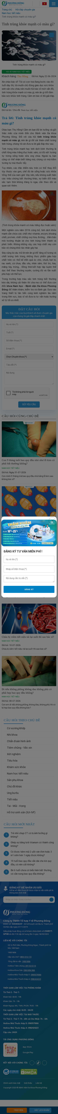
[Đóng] (52, 521)
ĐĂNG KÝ (29, 589)
